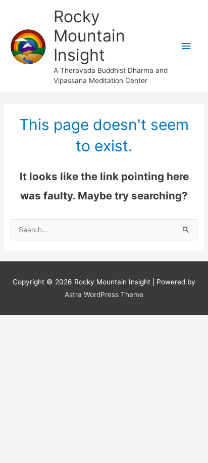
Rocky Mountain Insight (89, 36)
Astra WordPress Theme (104, 294)
